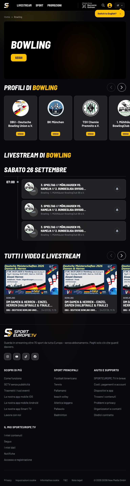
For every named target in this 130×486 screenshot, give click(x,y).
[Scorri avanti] (121, 87)
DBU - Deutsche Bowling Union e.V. (20, 124)
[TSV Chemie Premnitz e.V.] (91, 108)
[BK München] (56, 108)
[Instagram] (7, 356)
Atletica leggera (63, 402)
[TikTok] (25, 356)
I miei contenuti (13, 435)
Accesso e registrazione (18, 459)
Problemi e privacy (104, 402)
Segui (18, 58)
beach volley (61, 396)
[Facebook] (35, 356)
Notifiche (9, 453)
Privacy (8, 480)
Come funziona (12, 378)
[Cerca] (103, 5)
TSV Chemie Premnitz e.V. (90, 124)
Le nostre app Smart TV (17, 409)
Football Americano (65, 378)
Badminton (60, 415)
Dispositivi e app (103, 390)
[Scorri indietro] (111, 87)
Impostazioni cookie (26, 480)
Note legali (77, 480)
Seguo (8, 441)
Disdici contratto (104, 415)
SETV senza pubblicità (17, 384)
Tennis (58, 384)
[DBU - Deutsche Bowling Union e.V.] (21, 108)
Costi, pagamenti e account (110, 384)
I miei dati (9, 447)
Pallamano (60, 390)
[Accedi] (109, 5)
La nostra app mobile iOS (18, 396)
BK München (55, 122)
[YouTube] (16, 356)
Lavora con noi (12, 415)
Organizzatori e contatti (107, 409)
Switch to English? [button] (107, 13)
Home (7, 16)
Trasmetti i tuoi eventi (17, 390)
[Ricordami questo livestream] (117, 189)
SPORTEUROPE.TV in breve (110, 378)
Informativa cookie (49, 480)
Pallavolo (59, 409)
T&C (65, 480)
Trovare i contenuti (105, 396)
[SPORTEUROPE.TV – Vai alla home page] (6, 5)
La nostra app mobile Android (21, 402)
